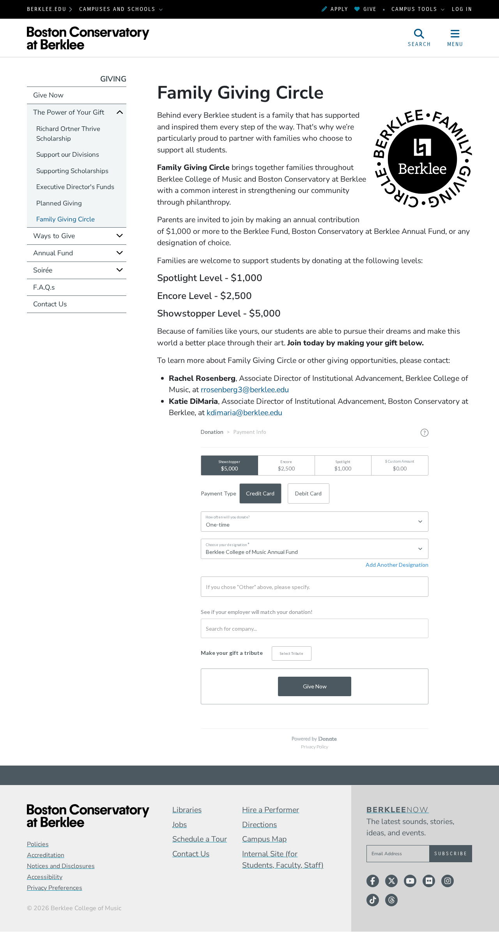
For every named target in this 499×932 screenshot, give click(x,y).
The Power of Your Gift (68, 112)
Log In (462, 9)
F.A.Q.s (44, 287)
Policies (38, 844)
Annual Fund (53, 253)
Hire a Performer (270, 810)
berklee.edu (47, 9)
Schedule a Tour (199, 839)
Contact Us (50, 304)
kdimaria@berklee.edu (244, 412)
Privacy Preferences (54, 888)
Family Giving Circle (65, 219)
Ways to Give (54, 236)
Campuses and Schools (118, 9)
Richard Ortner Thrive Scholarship (68, 133)
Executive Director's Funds (75, 186)
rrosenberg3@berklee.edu (245, 389)
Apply (339, 9)
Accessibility (44, 877)
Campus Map (264, 839)
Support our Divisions (67, 154)
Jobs (179, 824)
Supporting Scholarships (72, 170)
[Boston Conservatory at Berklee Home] (88, 815)
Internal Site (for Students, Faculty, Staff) (283, 860)
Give (370, 9)
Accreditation (45, 855)
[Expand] (119, 235)
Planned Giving (59, 203)
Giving (113, 79)
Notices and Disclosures (61, 866)
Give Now (48, 95)
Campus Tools (415, 9)
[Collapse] (119, 112)
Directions (259, 824)
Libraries (187, 810)
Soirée (42, 270)
